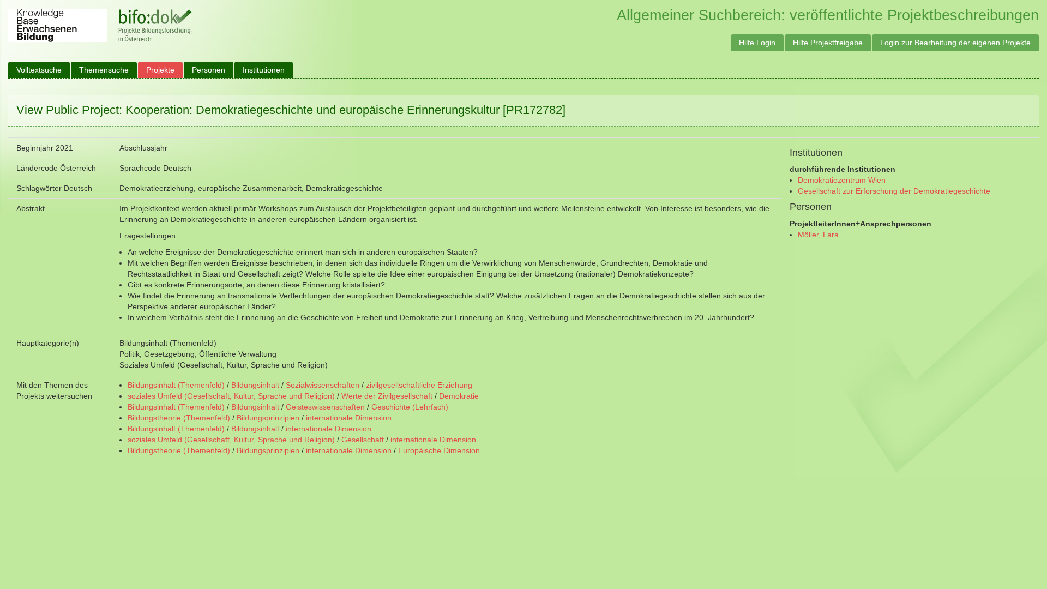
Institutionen (264, 69)
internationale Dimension (349, 417)
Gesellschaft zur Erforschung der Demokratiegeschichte (894, 191)
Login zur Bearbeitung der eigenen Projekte (955, 42)
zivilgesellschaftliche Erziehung (419, 385)
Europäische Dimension (439, 450)
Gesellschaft (362, 439)
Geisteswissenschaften (325, 406)
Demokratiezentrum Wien (842, 180)
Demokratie (459, 396)
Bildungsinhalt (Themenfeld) (176, 385)
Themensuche (104, 69)
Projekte (160, 69)
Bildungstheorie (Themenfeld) (179, 417)
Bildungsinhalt (255, 385)
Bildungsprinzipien (268, 417)
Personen (208, 69)
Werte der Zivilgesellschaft (386, 396)
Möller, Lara (818, 234)
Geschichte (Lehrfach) (409, 406)
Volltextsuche (39, 69)
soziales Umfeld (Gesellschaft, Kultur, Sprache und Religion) (231, 396)
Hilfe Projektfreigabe (828, 42)
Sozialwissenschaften (322, 385)
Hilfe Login (757, 42)
